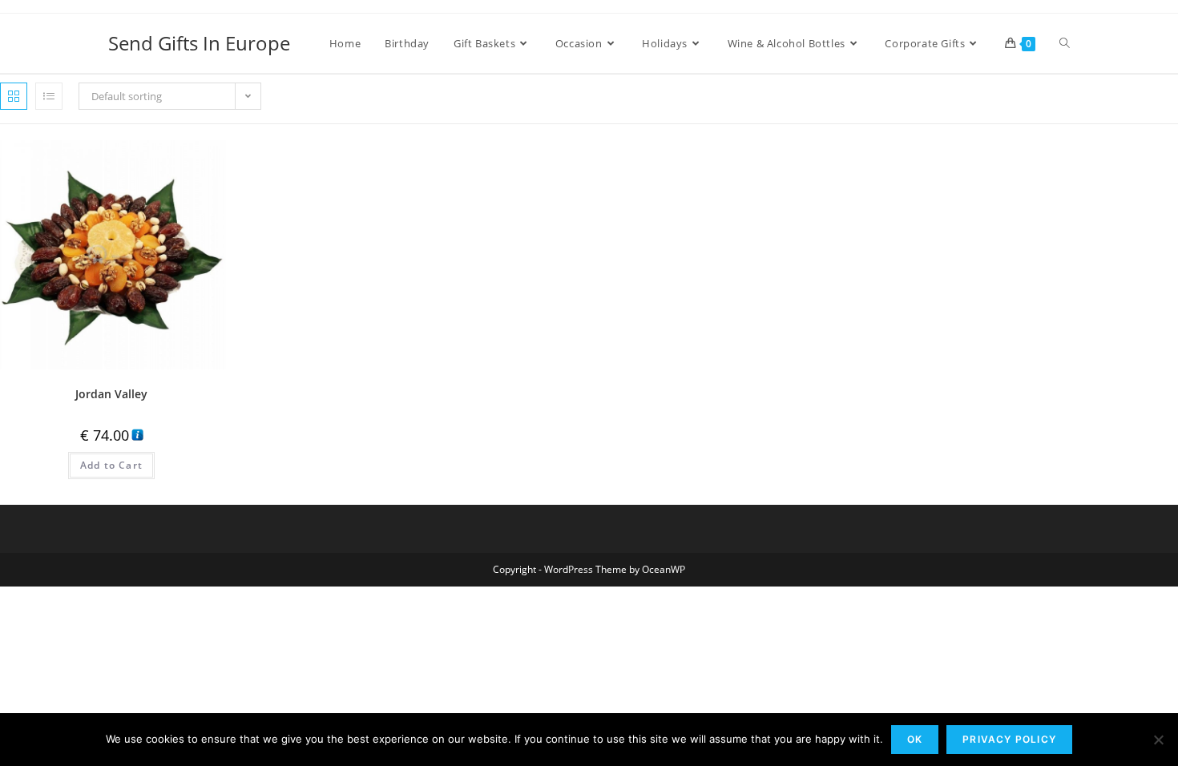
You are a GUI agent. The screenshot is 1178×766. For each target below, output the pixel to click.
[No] (1158, 740)
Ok (914, 739)
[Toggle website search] (1064, 43)
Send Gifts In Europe (199, 43)
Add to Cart (111, 465)
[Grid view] (13, 96)
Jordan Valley (111, 393)
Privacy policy (1009, 739)
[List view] (49, 96)
